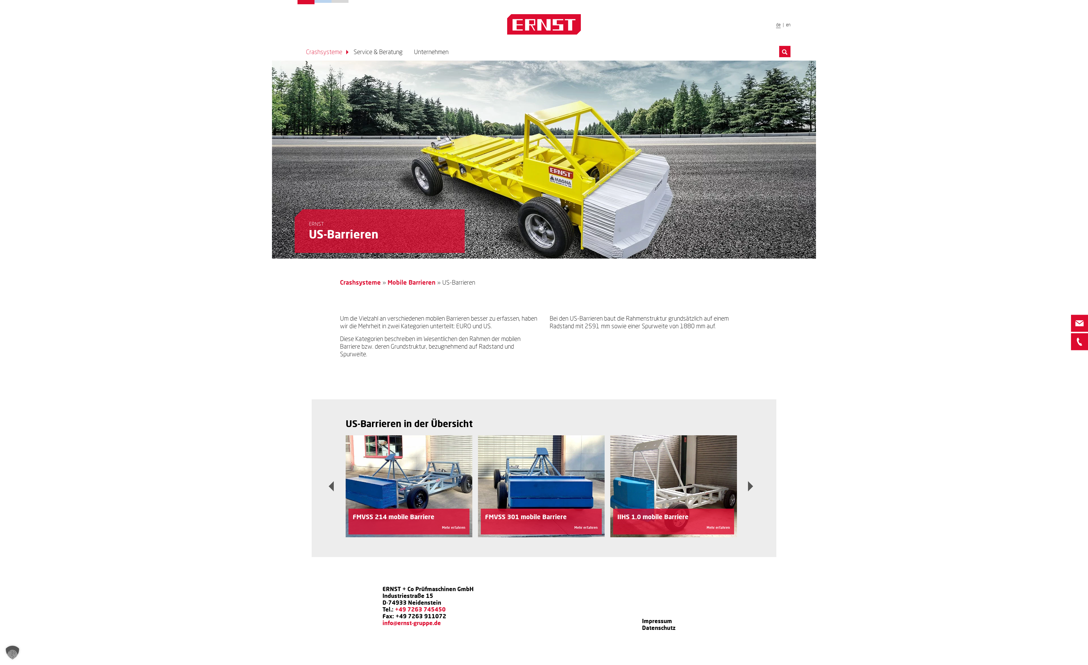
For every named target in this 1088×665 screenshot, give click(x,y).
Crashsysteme (306, 2)
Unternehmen (340, 1)
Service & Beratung (378, 52)
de (778, 24)
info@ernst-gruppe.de (411, 622)
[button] (12, 652)
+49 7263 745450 (420, 609)
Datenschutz (658, 627)
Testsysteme (323, 1)
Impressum (657, 620)
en (788, 24)
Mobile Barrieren (411, 282)
